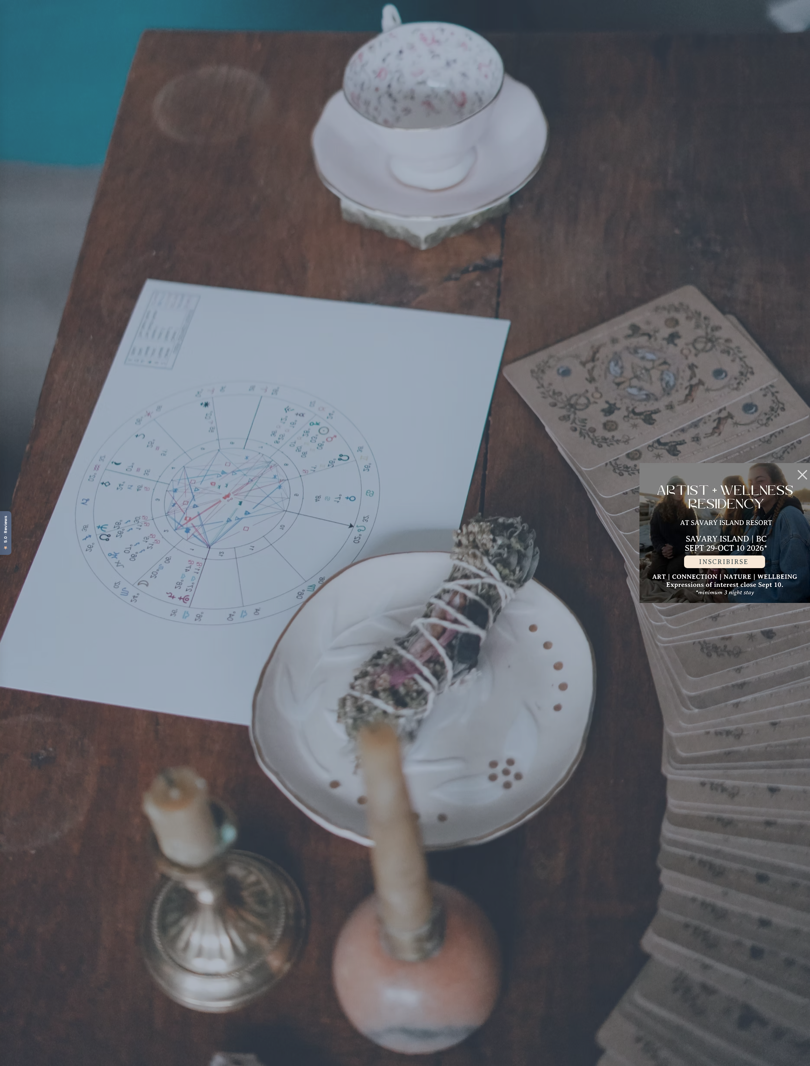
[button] (802, 475)
